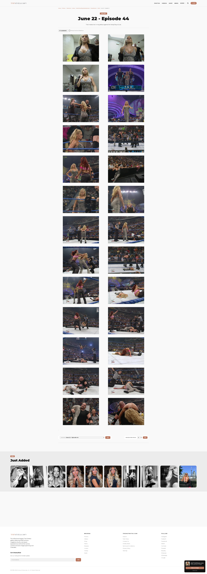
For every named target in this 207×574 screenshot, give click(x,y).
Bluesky (163, 550)
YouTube (163, 546)
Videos (86, 539)
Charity (86, 550)
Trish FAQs (126, 539)
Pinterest (163, 553)
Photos (86, 536)
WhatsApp (164, 555)
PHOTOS (157, 3)
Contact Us (126, 541)
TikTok (163, 543)
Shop (85, 541)
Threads (163, 548)
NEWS (176, 3)
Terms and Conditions (129, 546)
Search (125, 536)
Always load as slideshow (77, 30)
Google (163, 557)
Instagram (164, 536)
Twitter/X (163, 539)
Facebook (164, 541)
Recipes (86, 546)
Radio (85, 553)
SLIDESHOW (63, 30)
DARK (194, 3)
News (85, 543)
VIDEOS (164, 3)
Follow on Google (195, 567)
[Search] (188, 3)
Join (78, 559)
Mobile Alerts (126, 543)
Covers (86, 548)
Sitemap (125, 550)
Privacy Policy (126, 548)
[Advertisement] (103, 508)
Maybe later (195, 570)
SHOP (170, 3)
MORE (182, 3)
